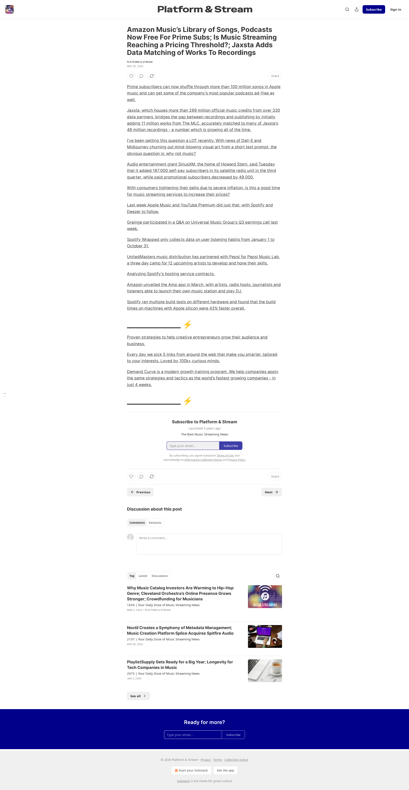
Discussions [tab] (160, 576)
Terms (217, 760)
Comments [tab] (137, 523)
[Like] (131, 76)
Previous (143, 492)
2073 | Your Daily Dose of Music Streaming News (163, 673)
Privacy (206, 760)
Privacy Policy (236, 460)
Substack (183, 781)
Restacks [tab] (155, 523)
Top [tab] (132, 576)
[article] (204, 602)
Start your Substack (193, 770)
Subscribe (374, 9)
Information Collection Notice (203, 460)
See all (135, 696)
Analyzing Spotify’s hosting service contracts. (171, 273)
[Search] (347, 9)
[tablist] (145, 522)
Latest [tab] (143, 576)
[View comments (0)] (141, 76)
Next (269, 492)
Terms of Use (225, 455)
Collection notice (236, 760)
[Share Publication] (356, 9)
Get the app (225, 770)
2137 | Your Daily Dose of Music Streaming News (163, 639)
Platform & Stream (140, 61)
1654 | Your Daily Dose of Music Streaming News (163, 605)
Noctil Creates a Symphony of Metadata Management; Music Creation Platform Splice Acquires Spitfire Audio (180, 630)
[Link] (121, 324)
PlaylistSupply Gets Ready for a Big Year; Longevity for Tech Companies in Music (180, 665)
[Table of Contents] (5, 395)
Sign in (395, 9)
